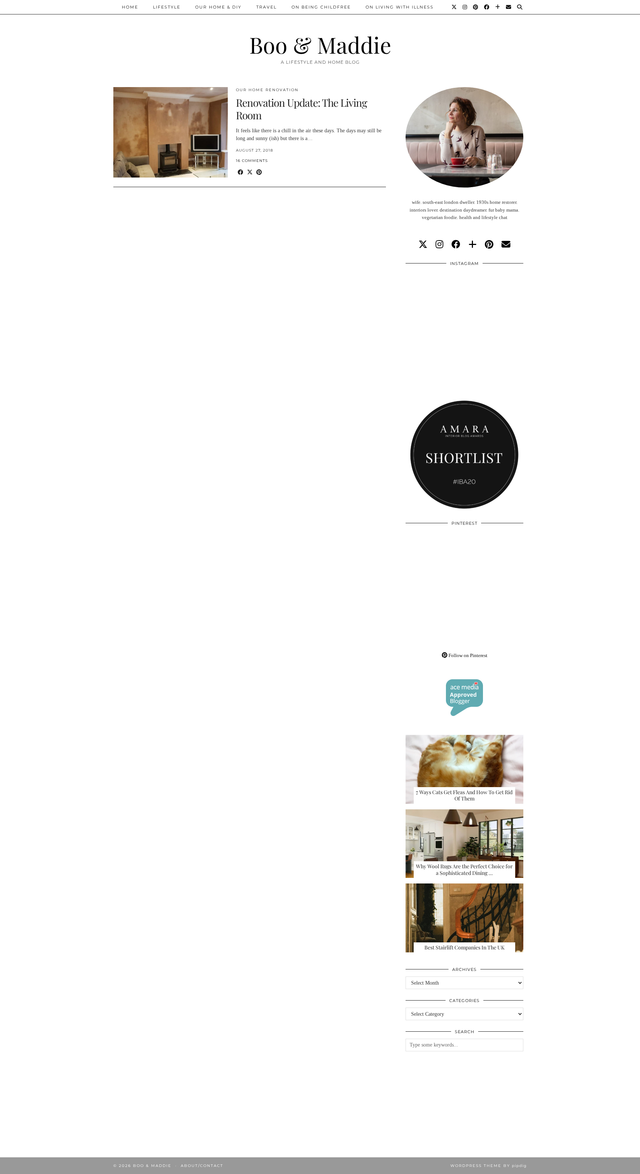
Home (130, 7)
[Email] (509, 7)
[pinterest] (489, 244)
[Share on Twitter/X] (249, 172)
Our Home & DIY (218, 7)
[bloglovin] (473, 244)
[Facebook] (487, 7)
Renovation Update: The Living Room (301, 109)
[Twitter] (454, 7)
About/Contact (202, 1165)
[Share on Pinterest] (259, 172)
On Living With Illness (400, 7)
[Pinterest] (476, 7)
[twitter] (423, 244)
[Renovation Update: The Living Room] (170, 132)
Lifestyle (166, 7)
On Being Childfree (321, 7)
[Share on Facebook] (240, 172)
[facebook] (455, 244)
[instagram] (439, 244)
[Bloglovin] (498, 7)
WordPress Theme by (488, 1165)
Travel (266, 7)
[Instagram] (465, 7)
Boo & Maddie (320, 44)
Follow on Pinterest (467, 655)
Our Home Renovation (267, 89)
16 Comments (252, 160)
